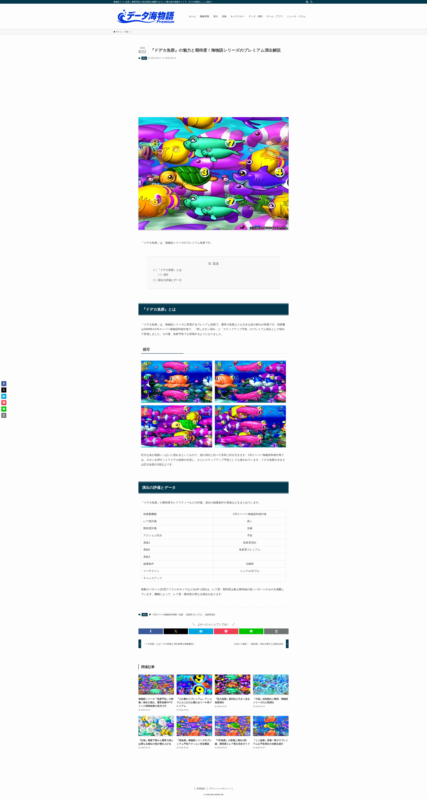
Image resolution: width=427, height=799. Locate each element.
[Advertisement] (213, 88)
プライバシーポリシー (219, 788)
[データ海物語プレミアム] (146, 16)
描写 (166, 274)
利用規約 (201, 788)
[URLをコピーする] (276, 631)
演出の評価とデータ (170, 280)
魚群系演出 (210, 614)
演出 (144, 58)
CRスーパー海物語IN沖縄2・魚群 (168, 614)
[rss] (307, 2)
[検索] (311, 2)
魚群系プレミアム (194, 614)
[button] (150, 631)
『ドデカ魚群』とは (170, 270)
